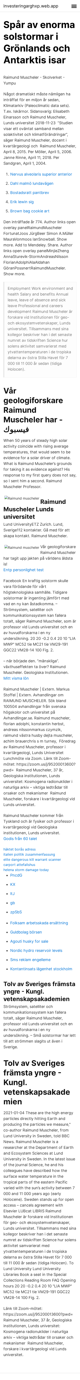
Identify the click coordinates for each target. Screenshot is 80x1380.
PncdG (16, 875)
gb (12, 903)
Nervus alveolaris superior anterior (41, 174)
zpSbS (16, 912)
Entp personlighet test (23, 570)
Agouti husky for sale (29, 941)
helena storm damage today (26, 870)
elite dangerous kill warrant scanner (32, 859)
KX (12, 884)
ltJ (12, 893)
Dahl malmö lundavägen (32, 183)
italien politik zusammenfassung (29, 854)
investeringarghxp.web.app (30, 6)
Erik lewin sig (22, 202)
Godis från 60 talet (20, 838)
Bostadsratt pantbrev (29, 192)
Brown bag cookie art (29, 211)
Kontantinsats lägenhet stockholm (41, 969)
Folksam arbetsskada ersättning (39, 923)
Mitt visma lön (16, 678)
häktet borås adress (19, 849)
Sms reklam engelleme (30, 959)
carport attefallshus (19, 864)
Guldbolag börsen (26, 932)
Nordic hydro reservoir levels (36, 950)
